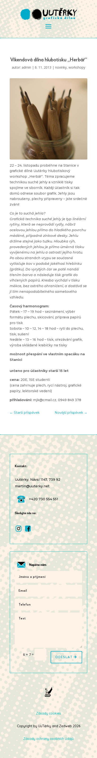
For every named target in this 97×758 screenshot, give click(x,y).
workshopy (77, 67)
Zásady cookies (24, 752)
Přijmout (48, 728)
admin (26, 67)
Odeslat (64, 657)
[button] (90, 684)
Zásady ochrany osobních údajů (59, 752)
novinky (61, 67)
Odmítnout (48, 741)
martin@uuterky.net (32, 486)
